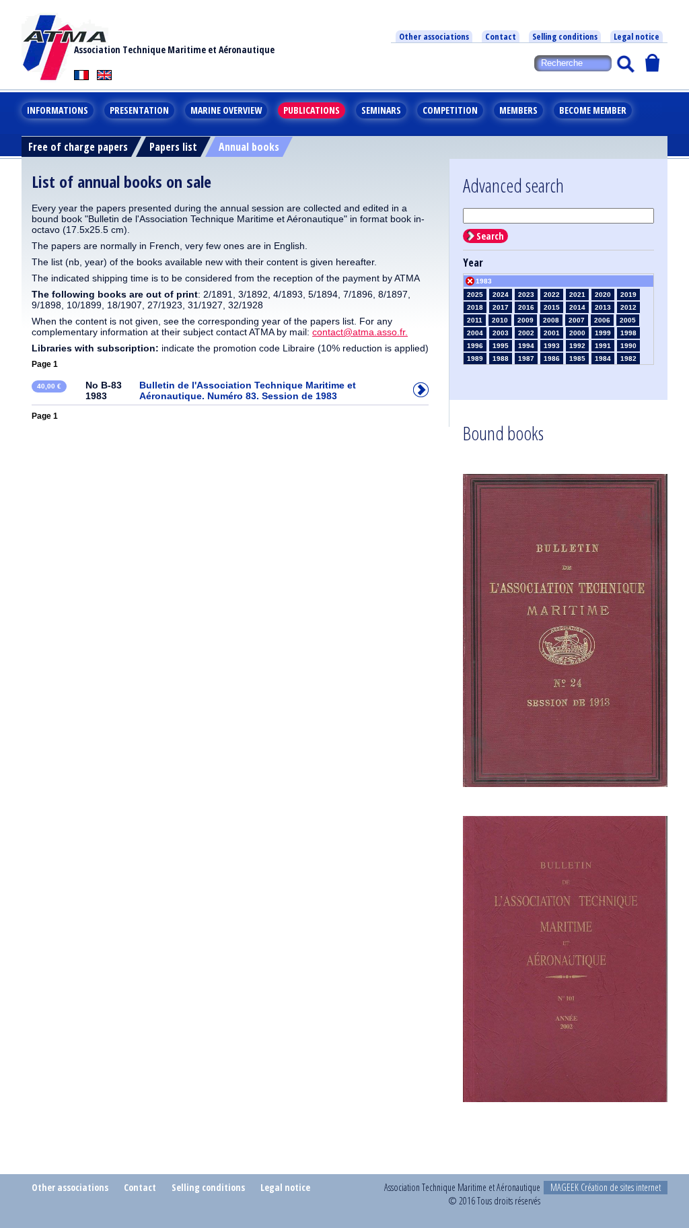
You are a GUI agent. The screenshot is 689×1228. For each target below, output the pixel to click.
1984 (603, 358)
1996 (475, 345)
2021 (577, 294)
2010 (500, 320)
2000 (577, 333)
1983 (484, 281)
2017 (501, 307)
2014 (577, 307)
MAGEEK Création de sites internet (605, 1187)
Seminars (381, 110)
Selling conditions (564, 36)
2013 (603, 307)
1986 (552, 358)
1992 (577, 345)
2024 (501, 294)
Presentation (139, 110)
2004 (475, 333)
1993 (552, 345)
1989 (475, 358)
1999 (603, 333)
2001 (552, 333)
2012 (628, 307)
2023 (526, 294)
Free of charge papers (78, 146)
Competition (450, 110)
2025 (475, 294)
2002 (526, 333)
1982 (628, 358)
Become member (592, 110)
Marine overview (226, 110)
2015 (552, 307)
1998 (628, 333)
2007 (577, 320)
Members (518, 110)
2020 (603, 294)
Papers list (173, 146)
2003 (501, 333)
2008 (551, 320)
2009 (525, 320)
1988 (501, 358)
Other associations (434, 36)
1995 (501, 345)
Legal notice (636, 36)
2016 (526, 307)
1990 (628, 345)
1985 (577, 358)
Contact (500, 36)
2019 (628, 294)
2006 (602, 320)
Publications (311, 110)
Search (490, 236)
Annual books (249, 146)
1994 (526, 345)
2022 (552, 294)
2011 (474, 320)
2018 (475, 307)
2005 (628, 320)
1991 (603, 345)
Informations (57, 110)
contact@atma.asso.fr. (360, 332)
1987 (526, 358)
